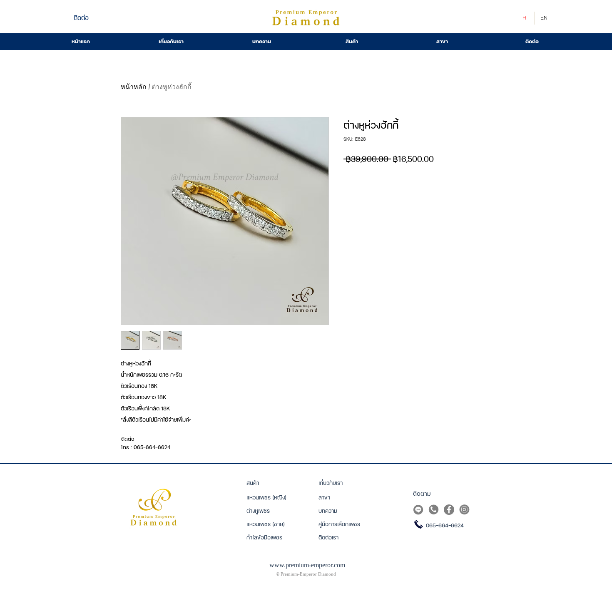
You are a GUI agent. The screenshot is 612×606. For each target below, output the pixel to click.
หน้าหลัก (134, 87)
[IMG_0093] (449, 509)
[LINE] (418, 509)
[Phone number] (433, 509)
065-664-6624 (445, 525)
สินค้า (252, 483)
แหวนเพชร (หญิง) (266, 497)
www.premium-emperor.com (307, 565)
